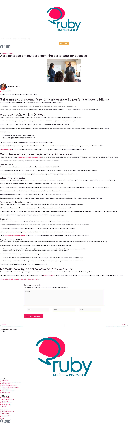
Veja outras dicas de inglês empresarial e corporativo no (14, 279)
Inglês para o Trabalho (7, 53)
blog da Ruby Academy (34, 279)
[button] (0, 331)
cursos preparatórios (48, 275)
